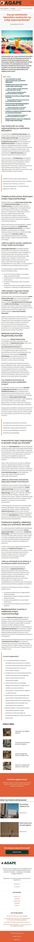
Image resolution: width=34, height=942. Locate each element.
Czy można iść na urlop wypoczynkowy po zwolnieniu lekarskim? (15, 80)
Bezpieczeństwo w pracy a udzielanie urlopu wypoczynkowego (17, 119)
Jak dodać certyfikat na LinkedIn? (17, 916)
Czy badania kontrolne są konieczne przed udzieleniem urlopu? (17, 100)
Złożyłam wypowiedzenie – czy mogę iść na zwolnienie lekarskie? (17, 925)
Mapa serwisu (17, 936)
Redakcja (17, 884)
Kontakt (17, 887)
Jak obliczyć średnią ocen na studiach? (17, 922)
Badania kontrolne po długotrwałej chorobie (17, 97)
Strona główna (4, 8)
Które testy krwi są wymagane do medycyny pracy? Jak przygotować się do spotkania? (25, 824)
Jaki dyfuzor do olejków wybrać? (22, 732)
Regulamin (17, 939)
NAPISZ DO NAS (17, 852)
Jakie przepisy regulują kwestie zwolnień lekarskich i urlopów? (15, 92)
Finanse (17, 899)
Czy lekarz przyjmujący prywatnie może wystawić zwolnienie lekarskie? (17, 919)
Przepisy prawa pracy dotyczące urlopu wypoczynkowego (16, 85)
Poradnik (13, 8)
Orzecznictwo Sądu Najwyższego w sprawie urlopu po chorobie (17, 104)
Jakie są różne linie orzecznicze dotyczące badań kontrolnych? (15, 108)
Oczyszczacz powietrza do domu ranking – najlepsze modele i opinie (23, 743)
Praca (17, 905)
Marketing (17, 901)
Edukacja (17, 896)
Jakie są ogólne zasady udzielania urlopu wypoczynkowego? (16, 89)
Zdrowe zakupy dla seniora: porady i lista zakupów (21, 754)
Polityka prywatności (17, 933)
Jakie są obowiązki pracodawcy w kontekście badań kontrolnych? (16, 115)
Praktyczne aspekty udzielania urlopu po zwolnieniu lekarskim (18, 112)
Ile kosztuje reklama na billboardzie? (24, 805)
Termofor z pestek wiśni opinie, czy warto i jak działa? (22, 766)
